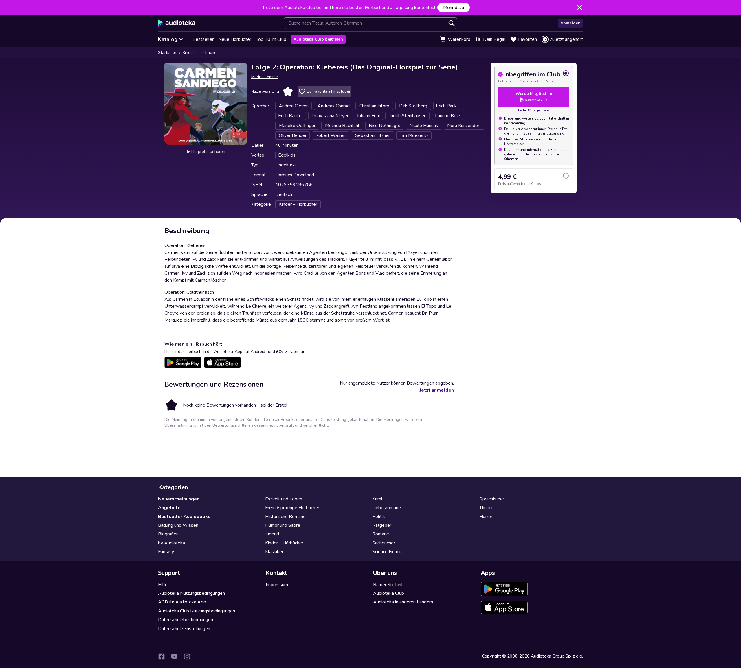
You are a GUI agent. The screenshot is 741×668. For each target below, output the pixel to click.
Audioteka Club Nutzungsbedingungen (196, 611)
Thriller (486, 507)
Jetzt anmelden (437, 390)
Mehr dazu (453, 7)
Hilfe (163, 584)
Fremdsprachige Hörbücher (292, 507)
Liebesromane (386, 507)
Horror (485, 516)
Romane (380, 534)
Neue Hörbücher (234, 39)
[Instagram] (187, 656)
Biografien (168, 534)
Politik (378, 516)
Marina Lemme (264, 77)
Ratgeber (381, 525)
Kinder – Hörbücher (200, 52)
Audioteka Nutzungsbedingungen (191, 593)
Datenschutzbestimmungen (185, 619)
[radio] (533, 77)
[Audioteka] (176, 23)
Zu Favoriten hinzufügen (329, 91)
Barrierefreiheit (388, 584)
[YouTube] (174, 656)
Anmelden (570, 23)
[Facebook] (161, 656)
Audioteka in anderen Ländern (403, 602)
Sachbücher (383, 543)
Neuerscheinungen (178, 499)
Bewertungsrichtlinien (232, 425)
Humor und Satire (282, 525)
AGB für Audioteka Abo (182, 602)
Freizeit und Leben (283, 499)
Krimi (377, 499)
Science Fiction (387, 551)
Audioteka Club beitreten (318, 39)
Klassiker (274, 551)
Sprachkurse (491, 499)
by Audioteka (171, 543)
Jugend (272, 534)
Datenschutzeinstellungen (184, 628)
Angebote (169, 507)
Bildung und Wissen (178, 525)
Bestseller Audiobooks (184, 516)
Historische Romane (285, 516)
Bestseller (203, 39)
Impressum (277, 584)
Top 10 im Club (271, 39)
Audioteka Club (388, 593)
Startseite (167, 52)
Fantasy (166, 551)
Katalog (167, 39)
